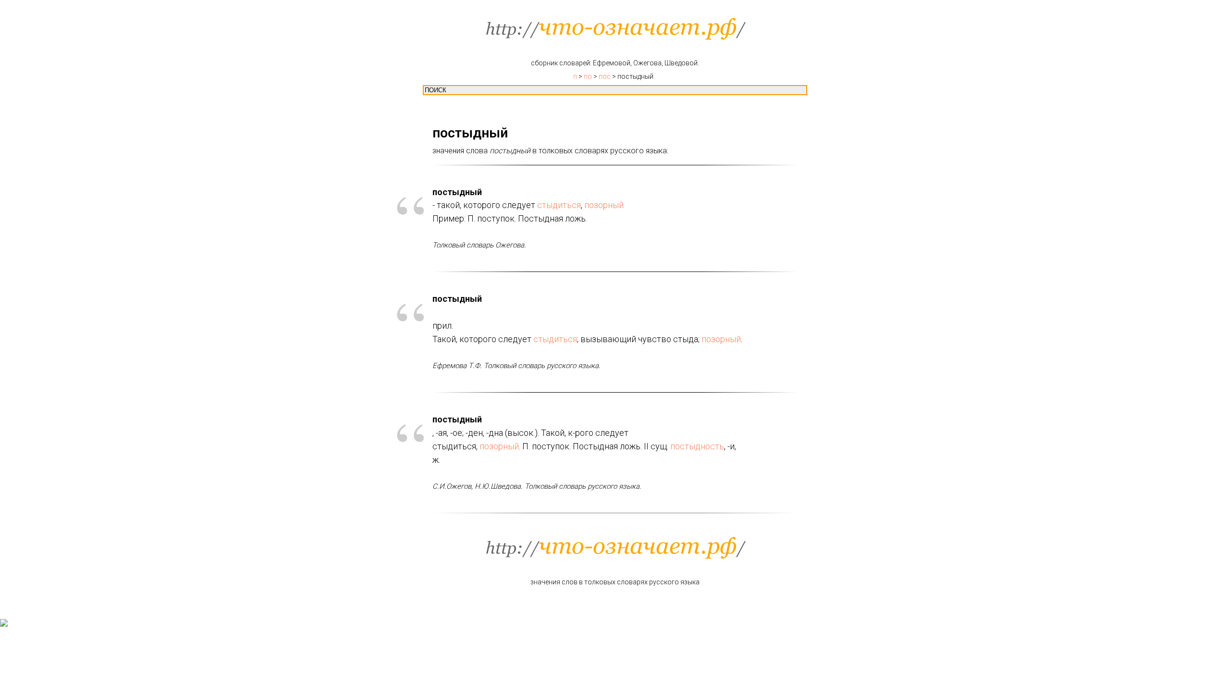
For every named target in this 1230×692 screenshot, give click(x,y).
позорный (604, 205)
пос (605, 76)
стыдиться (559, 205)
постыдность (697, 446)
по (588, 76)
